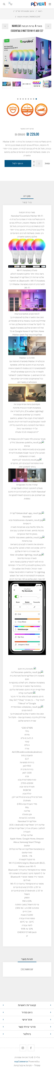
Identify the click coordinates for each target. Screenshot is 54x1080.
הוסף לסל (17, 163)
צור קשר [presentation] (27, 202)
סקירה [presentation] (27, 196)
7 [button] (20, 99)
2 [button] (33, 99)
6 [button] (23, 99)
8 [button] (17, 99)
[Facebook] (31, 1048)
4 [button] (28, 99)
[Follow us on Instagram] (23, 1048)
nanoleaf (29, 969)
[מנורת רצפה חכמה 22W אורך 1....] (5, 26)
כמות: (47, 163)
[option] (47, 87)
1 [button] (36, 99)
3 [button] (31, 99)
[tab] (27, 196)
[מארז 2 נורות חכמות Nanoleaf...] (48, 26)
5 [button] (25, 99)
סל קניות (9, 3)
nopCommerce (21, 1061)
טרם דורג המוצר (27, 128)
